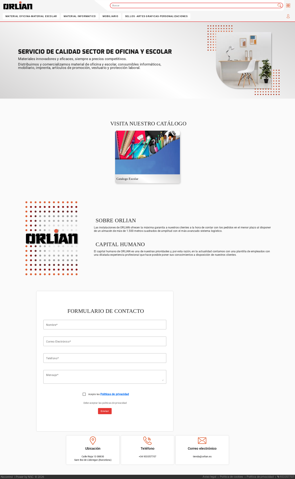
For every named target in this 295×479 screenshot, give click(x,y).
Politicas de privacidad (114, 394)
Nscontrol (7, 476)
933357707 (286, 476)
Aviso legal (210, 476)
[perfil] (288, 16)
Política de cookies (232, 476)
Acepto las (108, 394)
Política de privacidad (260, 476)
